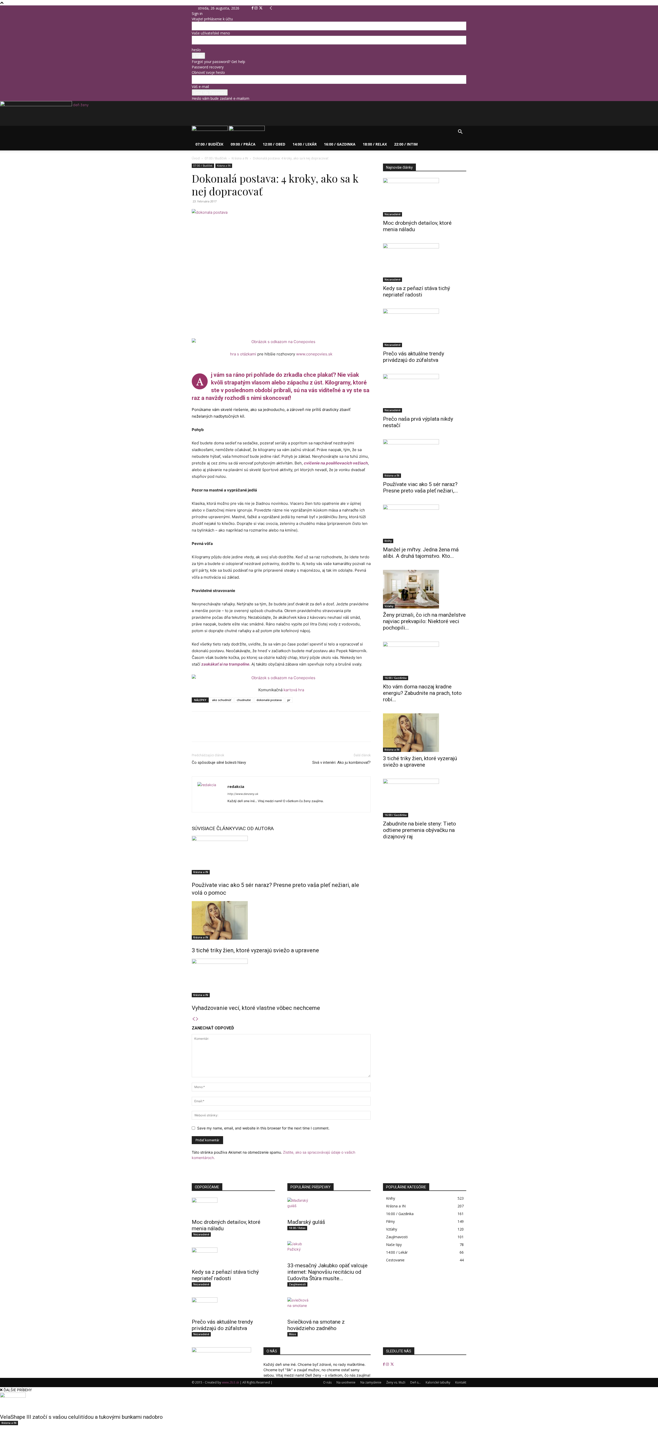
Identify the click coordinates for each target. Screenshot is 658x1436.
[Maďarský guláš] (329, 1207)
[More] (244, 731)
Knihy (388, 541)
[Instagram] (256, 8)
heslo (196, 49)
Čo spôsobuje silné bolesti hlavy (219, 762)
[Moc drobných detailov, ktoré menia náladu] (424, 197)
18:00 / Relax (375, 144)
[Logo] (210, 129)
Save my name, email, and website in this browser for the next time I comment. (263, 1128)
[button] (460, 132)
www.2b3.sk (230, 1382)
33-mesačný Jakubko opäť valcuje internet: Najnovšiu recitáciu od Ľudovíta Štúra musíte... (327, 1271)
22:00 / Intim (406, 144)
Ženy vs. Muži (395, 1382)
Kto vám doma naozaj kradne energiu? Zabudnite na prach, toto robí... (422, 693)
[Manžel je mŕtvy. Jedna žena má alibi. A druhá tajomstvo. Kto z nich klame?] (424, 524)
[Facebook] (253, 8)
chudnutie (244, 700)
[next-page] (197, 1019)
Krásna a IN (240, 158)
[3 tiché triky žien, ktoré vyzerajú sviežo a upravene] (281, 920)
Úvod (196, 158)
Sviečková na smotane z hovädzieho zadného (316, 1325)
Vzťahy (389, 606)
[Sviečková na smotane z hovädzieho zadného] (329, 1306)
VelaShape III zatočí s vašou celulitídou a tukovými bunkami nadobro (81, 1417)
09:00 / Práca (243, 144)
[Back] (271, 8)
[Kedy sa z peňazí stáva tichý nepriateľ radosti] (424, 262)
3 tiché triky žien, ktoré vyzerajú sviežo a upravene (256, 950)
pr (288, 700)
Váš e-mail (200, 86)
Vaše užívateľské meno (211, 33)
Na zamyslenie (370, 1382)
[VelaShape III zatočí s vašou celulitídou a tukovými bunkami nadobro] (329, 1402)
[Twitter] (261, 8)
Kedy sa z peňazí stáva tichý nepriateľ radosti (416, 291)
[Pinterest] (220, 731)
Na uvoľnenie (345, 1382)
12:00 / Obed (274, 144)
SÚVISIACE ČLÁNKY (213, 828)
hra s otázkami (243, 354)
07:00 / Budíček (209, 144)
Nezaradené (392, 214)
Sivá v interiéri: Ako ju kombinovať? (341, 762)
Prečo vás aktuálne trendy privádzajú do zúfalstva (413, 357)
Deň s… (415, 1382)
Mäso (292, 1334)
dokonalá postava (269, 700)
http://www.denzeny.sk (242, 794)
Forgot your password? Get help (218, 61)
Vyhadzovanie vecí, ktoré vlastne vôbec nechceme (256, 1008)
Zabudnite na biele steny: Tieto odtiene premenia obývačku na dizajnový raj (419, 830)
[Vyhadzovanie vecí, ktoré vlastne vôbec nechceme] (281, 978)
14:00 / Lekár (305, 144)
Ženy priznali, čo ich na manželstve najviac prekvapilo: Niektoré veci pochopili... (424, 621)
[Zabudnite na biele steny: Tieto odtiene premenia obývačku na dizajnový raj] (424, 798)
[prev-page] (193, 1019)
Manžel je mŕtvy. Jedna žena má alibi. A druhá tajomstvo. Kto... (421, 552)
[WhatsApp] (232, 731)
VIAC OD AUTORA (254, 828)
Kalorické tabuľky (438, 1382)
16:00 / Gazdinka (339, 144)
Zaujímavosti (297, 1284)
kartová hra (294, 689)
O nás (327, 1382)
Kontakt (460, 1382)
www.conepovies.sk (314, 354)
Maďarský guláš (306, 1222)
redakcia (235, 786)
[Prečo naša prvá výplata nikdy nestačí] (424, 393)
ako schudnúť (221, 700)
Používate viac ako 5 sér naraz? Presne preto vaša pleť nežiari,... (420, 487)
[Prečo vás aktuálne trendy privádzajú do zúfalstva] (424, 328)
